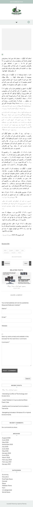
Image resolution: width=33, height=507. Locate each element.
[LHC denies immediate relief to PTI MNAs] (6, 263)
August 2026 (6, 438)
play (22, 250)
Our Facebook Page (16, 1)
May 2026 (5, 442)
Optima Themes (21, 503)
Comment (6, 342)
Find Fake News (7, 479)
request (13, 252)
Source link (5, 244)
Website (4, 326)
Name (4, 308)
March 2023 (6, 457)
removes (6, 252)
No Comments (16, 257)
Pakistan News (7, 485)
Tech (3, 488)
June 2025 (5, 449)
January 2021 (6, 464)
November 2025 (7, 444)
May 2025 (5, 451)
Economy (5, 474)
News (4, 483)
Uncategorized (7, 490)
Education (5, 477)
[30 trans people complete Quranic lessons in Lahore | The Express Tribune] (27, 263)
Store (19, 252)
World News (6, 492)
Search (28, 378)
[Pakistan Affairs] (16, 11)
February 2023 (7, 460)
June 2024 (5, 455)
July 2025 (5, 446)
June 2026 (5, 440)
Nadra (17, 250)
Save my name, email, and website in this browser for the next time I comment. (15, 338)
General (4, 481)
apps (5, 250)
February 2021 (6, 462)
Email (4, 317)
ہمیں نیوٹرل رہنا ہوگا (16, 286)
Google (11, 250)
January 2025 (6, 453)
